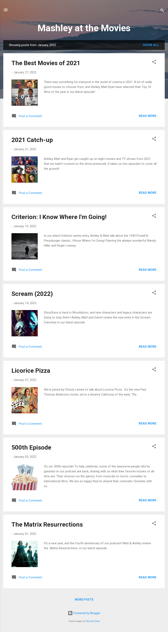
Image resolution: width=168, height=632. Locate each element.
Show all (151, 45)
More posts (84, 599)
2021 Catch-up (32, 139)
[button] (154, 62)
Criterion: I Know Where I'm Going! (59, 216)
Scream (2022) (32, 293)
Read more (148, 116)
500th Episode (31, 447)
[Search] (162, 11)
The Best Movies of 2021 (45, 63)
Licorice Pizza (30, 370)
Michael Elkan (93, 621)
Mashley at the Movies (84, 28)
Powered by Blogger (86, 613)
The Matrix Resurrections (47, 524)
